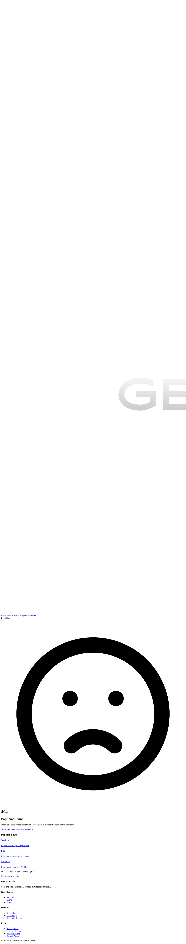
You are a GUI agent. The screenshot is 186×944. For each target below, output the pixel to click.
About (26, 615)
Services (10, 615)
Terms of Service (14, 931)
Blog (21, 615)
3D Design (11, 913)
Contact (32, 615)
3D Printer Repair (14, 918)
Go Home (5, 829)
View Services (16, 829)
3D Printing (12, 915)
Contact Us (28, 829)
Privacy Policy (13, 928)
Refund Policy (13, 936)
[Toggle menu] (2, 620)
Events (16, 615)
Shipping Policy (13, 933)
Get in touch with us (10, 876)
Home (3, 615)
